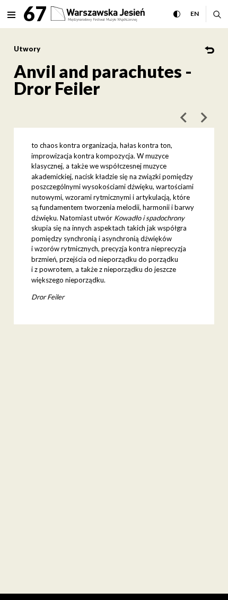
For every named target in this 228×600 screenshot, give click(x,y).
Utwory (27, 49)
